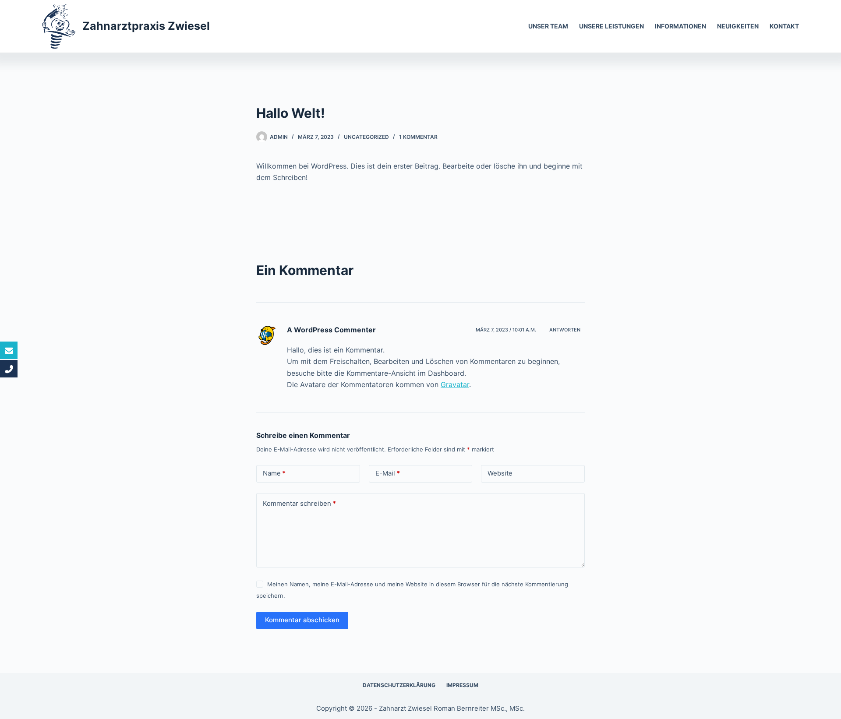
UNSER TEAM (548, 26)
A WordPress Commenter (331, 329)
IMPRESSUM (462, 685)
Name (274, 473)
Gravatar (455, 384)
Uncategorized (366, 137)
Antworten (564, 330)
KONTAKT (784, 26)
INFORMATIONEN (680, 26)
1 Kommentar (418, 137)
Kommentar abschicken (302, 620)
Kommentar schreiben (299, 503)
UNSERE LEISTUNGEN (611, 26)
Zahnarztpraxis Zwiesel (146, 25)
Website (500, 473)
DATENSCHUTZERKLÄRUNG (399, 685)
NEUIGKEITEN (738, 26)
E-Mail (387, 473)
